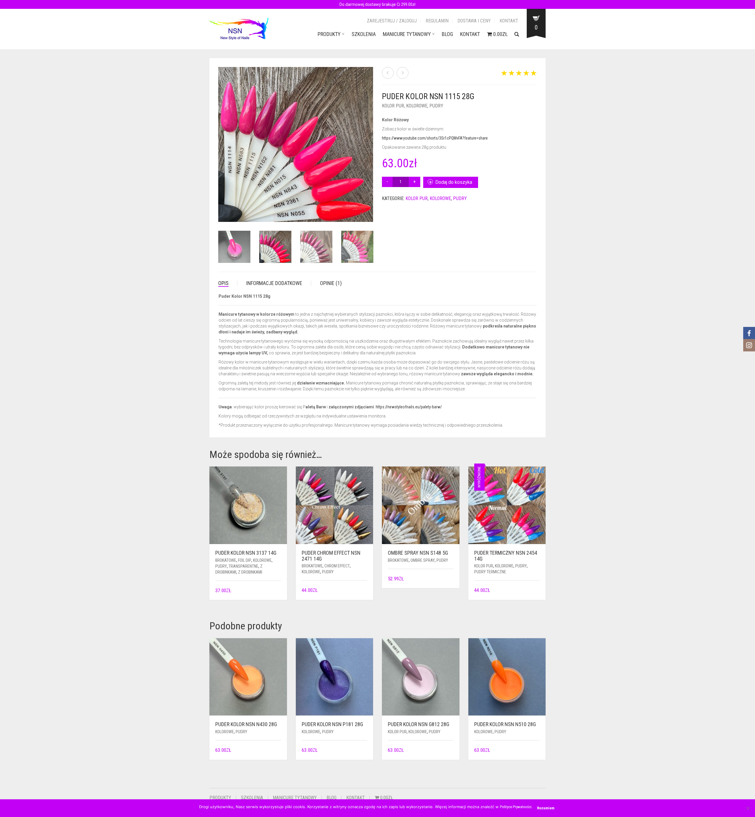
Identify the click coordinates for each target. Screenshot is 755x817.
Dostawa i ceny (474, 21)
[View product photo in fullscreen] (362, 212)
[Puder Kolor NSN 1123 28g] (402, 73)
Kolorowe (416, 106)
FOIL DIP (244, 560)
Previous (221, 137)
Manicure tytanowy (407, 34)
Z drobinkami (250, 572)
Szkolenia (364, 34)
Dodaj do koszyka (453, 182)
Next (370, 137)
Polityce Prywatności (515, 807)
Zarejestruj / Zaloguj (392, 21)
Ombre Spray (423, 560)
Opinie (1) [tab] (331, 283)
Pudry (436, 106)
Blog (447, 34)
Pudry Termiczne (490, 571)
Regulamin (437, 21)
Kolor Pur (393, 106)
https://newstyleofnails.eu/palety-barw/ (409, 407)
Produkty (329, 34)
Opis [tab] (223, 283)
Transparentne (243, 566)
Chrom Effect (337, 566)
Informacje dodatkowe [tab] (274, 283)
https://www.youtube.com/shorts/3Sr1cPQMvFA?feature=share (435, 138)
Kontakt (509, 21)
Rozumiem (545, 808)
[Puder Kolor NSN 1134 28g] (388, 73)
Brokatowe (225, 560)
